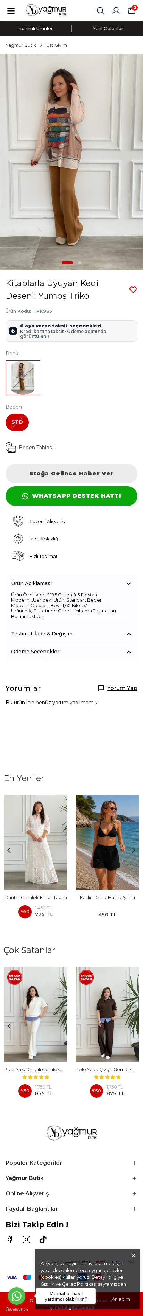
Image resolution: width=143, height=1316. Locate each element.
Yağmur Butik (21, 45)
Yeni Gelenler (108, 28)
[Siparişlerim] (116, 10)
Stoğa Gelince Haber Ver (71, 473)
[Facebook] (10, 1239)
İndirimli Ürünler (35, 28)
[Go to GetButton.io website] (17, 1309)
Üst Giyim (56, 45)
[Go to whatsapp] (16, 1296)
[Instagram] (26, 1239)
